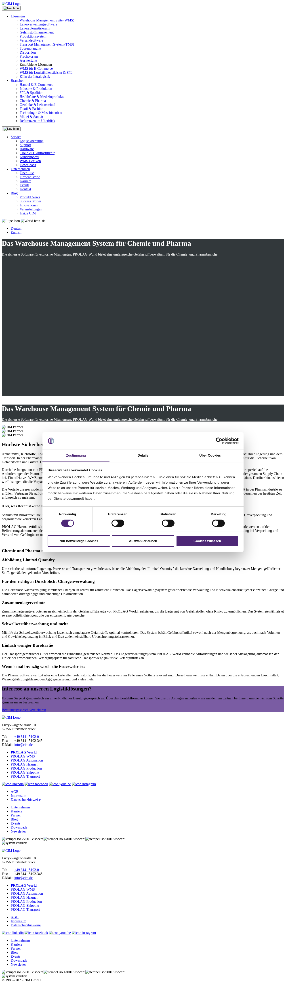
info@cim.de (23, 745)
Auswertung (28, 60)
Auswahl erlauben (143, 541)
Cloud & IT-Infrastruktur (37, 153)
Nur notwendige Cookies (78, 541)
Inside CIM (28, 213)
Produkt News (30, 197)
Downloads (28, 165)
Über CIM (27, 173)
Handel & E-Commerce (36, 84)
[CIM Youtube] (60, 784)
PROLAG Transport (25, 776)
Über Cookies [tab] (210, 455)
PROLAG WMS (23, 756)
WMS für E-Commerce (36, 68)
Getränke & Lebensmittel (37, 105)
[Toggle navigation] (11, 8)
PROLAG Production (26, 768)
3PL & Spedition (31, 92)
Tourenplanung (30, 48)
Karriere (25, 181)
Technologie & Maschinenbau (41, 113)
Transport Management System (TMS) (47, 44)
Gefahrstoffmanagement (37, 32)
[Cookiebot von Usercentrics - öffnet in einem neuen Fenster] (219, 440)
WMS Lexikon (30, 161)
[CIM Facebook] (36, 784)
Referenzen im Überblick (37, 121)
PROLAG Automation (27, 760)
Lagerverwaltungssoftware (38, 24)
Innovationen (29, 205)
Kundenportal (29, 157)
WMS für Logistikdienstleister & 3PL (46, 72)
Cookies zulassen (207, 541)
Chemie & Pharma (33, 101)
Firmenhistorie (30, 177)
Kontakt (25, 189)
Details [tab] (143, 455)
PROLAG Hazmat (24, 764)
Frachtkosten (29, 56)
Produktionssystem (33, 36)
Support (25, 145)
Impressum (18, 795)
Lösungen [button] (18, 16)
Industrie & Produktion (36, 88)
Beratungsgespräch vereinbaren (24, 710)
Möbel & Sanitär (31, 117)
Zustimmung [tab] (76, 455)
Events (24, 185)
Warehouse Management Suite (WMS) (47, 20)
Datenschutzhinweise (26, 799)
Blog (14, 193)
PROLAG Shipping (25, 772)
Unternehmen (20, 169)
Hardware (27, 149)
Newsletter (18, 831)
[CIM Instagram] (84, 784)
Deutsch (16, 228)
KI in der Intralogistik (35, 76)
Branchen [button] (17, 80)
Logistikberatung (32, 141)
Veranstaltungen (31, 209)
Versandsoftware (31, 40)
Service (16, 137)
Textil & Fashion (31, 109)
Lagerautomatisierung (35, 28)
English (16, 232)
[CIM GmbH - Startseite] (11, 717)
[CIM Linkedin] (13, 784)
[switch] (117, 523)
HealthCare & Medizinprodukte (42, 97)
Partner (16, 815)
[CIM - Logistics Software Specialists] (11, 4)
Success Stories (30, 201)
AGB (15, 791)
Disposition (28, 52)
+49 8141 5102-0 (26, 737)
